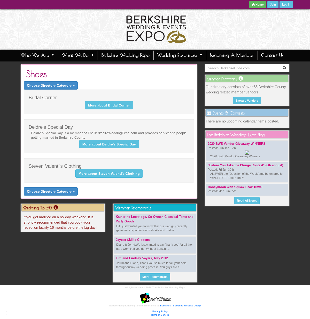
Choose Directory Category (50, 85)
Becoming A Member (232, 55)
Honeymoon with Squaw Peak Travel (235, 187)
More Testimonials (155, 277)
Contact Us (272, 55)
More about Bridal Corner (109, 105)
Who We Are (35, 55)
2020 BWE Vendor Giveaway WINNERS (236, 143)
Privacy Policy (160, 311)
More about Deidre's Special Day (109, 144)
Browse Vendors (247, 100)
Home (259, 4)
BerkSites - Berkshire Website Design (181, 305)
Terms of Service (160, 314)
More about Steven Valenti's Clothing (109, 173)
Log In (286, 4)
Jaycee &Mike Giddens (133, 240)
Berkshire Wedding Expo (125, 55)
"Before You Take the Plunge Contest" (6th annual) (245, 165)
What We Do (75, 55)
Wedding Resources (177, 55)
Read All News (247, 200)
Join (273, 4)
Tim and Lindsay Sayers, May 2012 (142, 258)
